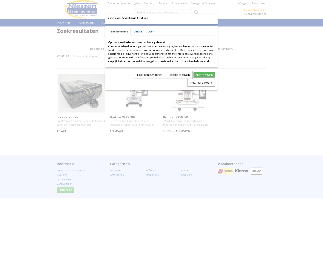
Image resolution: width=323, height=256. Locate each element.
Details (137, 31)
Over (151, 31)
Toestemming (119, 31)
